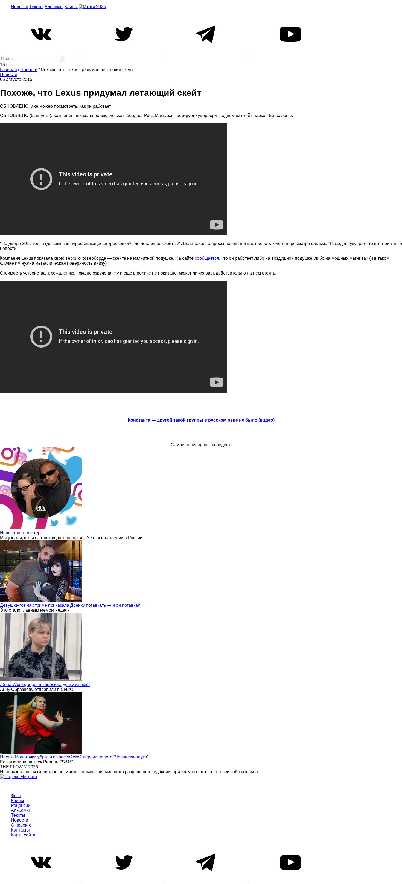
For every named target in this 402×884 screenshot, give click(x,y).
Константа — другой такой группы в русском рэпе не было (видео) (201, 420)
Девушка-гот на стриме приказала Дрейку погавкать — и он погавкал (70, 605)
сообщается (207, 258)
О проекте (21, 825)
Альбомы (54, 6)
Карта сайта (23, 835)
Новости (19, 6)
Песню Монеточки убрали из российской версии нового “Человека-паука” (74, 757)
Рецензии (20, 805)
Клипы (71, 6)
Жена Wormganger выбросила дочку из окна (45, 684)
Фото (16, 795)
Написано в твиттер (20, 532)
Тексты (36, 6)
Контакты (20, 830)
